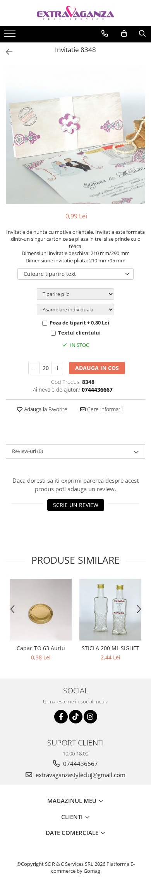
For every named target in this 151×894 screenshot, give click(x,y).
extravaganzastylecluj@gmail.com (79, 775)
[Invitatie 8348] (75, 134)
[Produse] (10, 35)
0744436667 (80, 763)
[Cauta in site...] (142, 33)
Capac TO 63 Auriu (41, 648)
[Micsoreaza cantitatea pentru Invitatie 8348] (34, 368)
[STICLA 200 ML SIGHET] (110, 610)
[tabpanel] (75, 134)
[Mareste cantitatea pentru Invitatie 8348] (57, 368)
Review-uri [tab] (27, 451)
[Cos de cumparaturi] (124, 33)
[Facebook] (61, 716)
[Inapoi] (6, 52)
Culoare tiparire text (50, 273)
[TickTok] (75, 716)
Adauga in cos (97, 368)
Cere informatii (104, 409)
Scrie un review (75, 505)
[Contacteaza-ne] (104, 33)
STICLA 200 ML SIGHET (110, 648)
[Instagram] (90, 716)
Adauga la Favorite (44, 409)
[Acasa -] (75, 13)
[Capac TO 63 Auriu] (41, 610)
